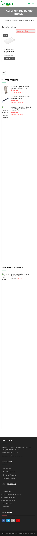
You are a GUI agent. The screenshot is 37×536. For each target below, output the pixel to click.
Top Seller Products (9, 472)
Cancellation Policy (9, 497)
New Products (7, 469)
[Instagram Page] (13, 520)
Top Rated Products (9, 475)
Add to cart (10, 58)
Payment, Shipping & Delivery (12, 494)
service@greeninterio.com (14, 456)
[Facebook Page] (3, 520)
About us (6, 507)
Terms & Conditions (9, 500)
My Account (7, 491)
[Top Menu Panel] (29, 4)
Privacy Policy (7, 503)
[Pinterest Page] (18, 520)
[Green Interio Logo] (7, 3)
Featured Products (9, 478)
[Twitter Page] (8, 520)
